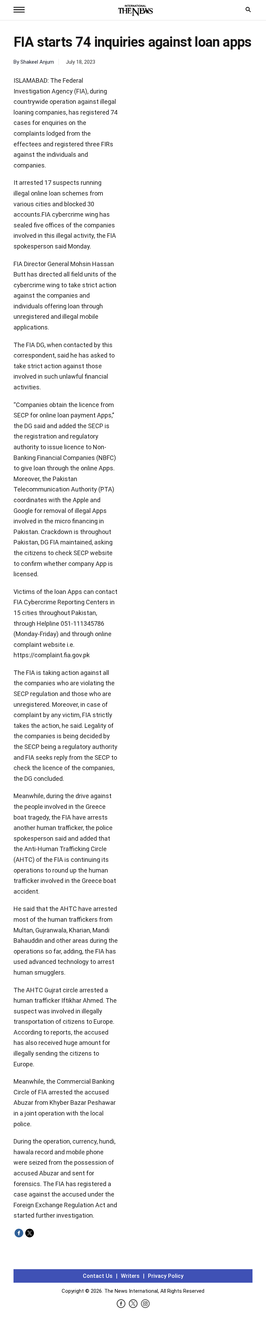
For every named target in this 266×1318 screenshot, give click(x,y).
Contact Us (98, 1276)
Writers (130, 1276)
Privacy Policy (166, 1276)
